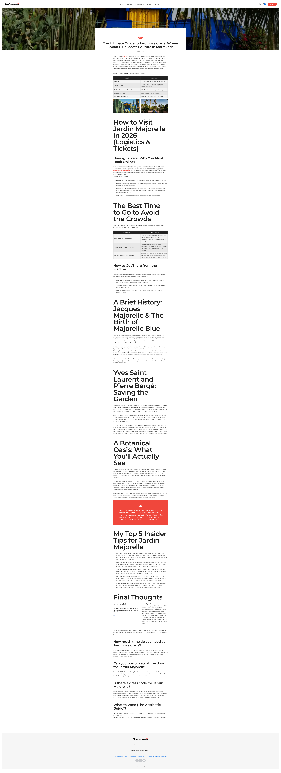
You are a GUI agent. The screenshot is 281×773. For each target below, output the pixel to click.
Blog (140, 37)
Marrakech (125, 56)
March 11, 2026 (117, 614)
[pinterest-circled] (144, 760)
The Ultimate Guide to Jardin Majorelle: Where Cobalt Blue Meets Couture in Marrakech (126, 610)
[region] (262, 762)
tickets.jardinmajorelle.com (121, 170)
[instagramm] (140, 760)
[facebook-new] (137, 760)
